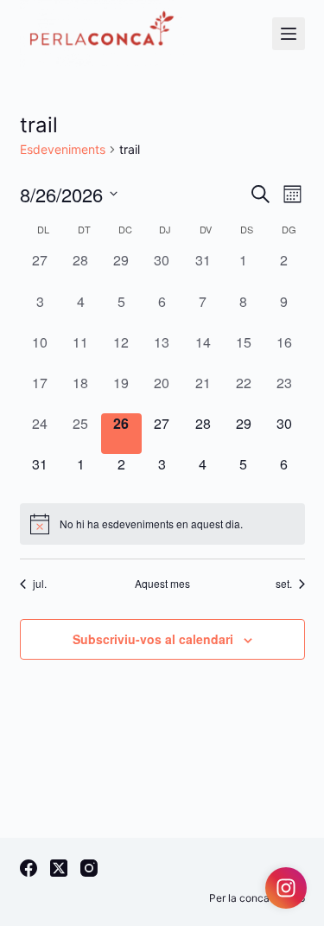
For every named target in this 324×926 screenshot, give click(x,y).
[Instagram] (89, 868)
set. (284, 584)
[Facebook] (28, 868)
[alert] (162, 524)
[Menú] (288, 33)
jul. (40, 584)
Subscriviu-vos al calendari (153, 639)
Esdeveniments (62, 149)
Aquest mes (162, 584)
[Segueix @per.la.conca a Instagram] (286, 888)
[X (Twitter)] (58, 868)
